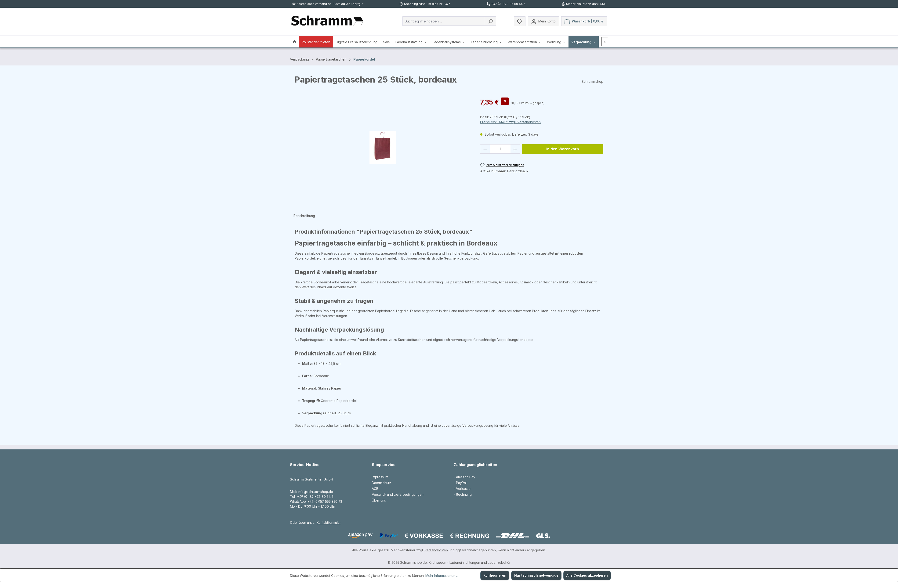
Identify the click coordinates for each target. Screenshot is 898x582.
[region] (382, 147)
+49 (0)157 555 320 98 (325, 501)
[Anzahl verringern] (485, 149)
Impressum (380, 477)
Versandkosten (436, 550)
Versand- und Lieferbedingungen (398, 494)
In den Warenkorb (562, 149)
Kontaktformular (328, 522)
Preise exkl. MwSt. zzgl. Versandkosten (510, 122)
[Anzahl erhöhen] (515, 149)
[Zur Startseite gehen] (327, 21)
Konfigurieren (494, 575)
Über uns (379, 500)
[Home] (294, 41)
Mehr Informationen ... (441, 576)
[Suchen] (490, 21)
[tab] (304, 216)
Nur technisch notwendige (536, 575)
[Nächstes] (604, 41)
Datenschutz (381, 483)
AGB (375, 489)
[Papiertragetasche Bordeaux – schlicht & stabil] (382, 147)
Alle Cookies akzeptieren (587, 575)
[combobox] (443, 21)
